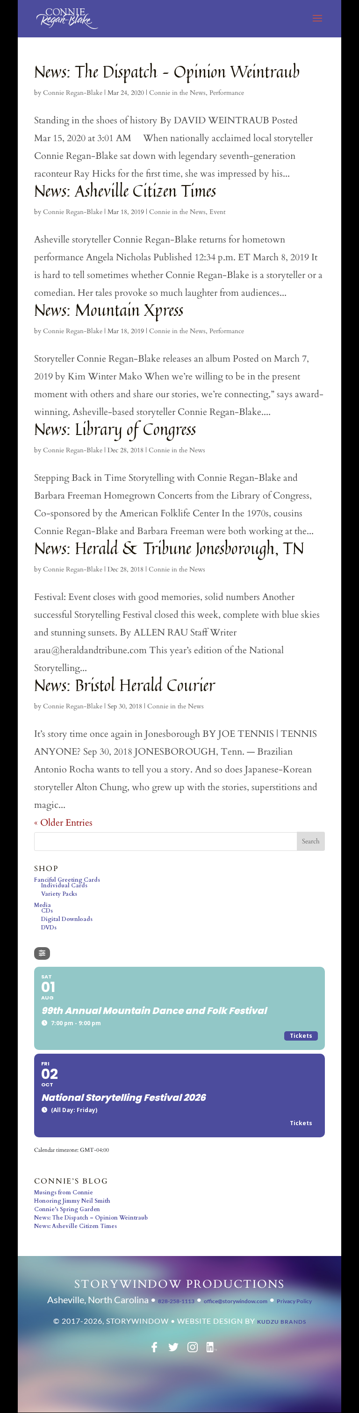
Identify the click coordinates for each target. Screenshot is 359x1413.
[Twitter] (173, 1350)
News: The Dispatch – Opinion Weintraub (167, 71)
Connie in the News (177, 92)
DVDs (49, 927)
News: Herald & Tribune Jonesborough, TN (169, 548)
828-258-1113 (176, 1301)
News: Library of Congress (115, 429)
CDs (47, 910)
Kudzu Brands (281, 1321)
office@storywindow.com (235, 1301)
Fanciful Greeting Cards (67, 880)
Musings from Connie (63, 1192)
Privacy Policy (294, 1301)
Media (42, 905)
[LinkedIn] (212, 1350)
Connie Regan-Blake (72, 92)
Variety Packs (59, 894)
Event (217, 211)
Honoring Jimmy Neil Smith (72, 1201)
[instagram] (192, 1350)
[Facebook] (154, 1350)
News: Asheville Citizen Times (125, 190)
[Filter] (42, 953)
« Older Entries (63, 822)
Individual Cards (64, 885)
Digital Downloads (67, 919)
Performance (226, 92)
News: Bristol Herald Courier (124, 685)
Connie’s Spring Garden (67, 1209)
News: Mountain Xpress (108, 310)
